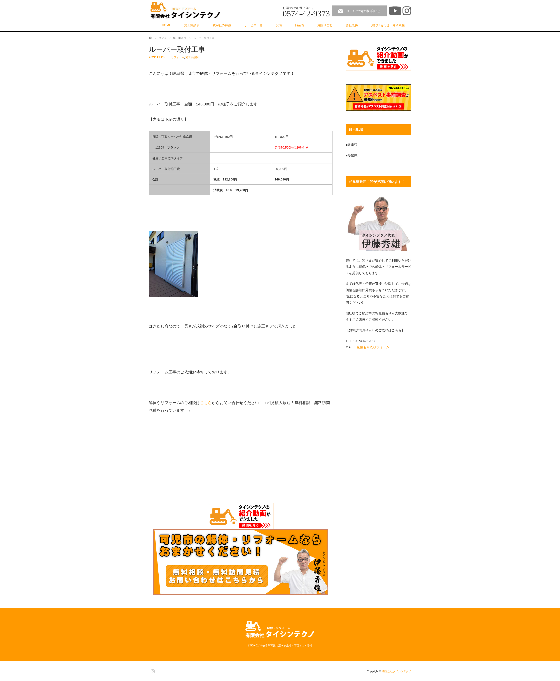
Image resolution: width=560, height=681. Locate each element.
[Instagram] (152, 670)
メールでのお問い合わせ (363, 11)
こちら (206, 403)
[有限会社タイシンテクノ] (185, 10)
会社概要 (352, 25)
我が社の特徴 (222, 25)
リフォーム (177, 57)
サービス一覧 (253, 25)
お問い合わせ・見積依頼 (388, 25)
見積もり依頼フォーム (373, 347)
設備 (279, 25)
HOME (166, 25)
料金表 (299, 25)
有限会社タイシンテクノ (396, 671)
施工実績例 (192, 25)
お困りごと (324, 25)
